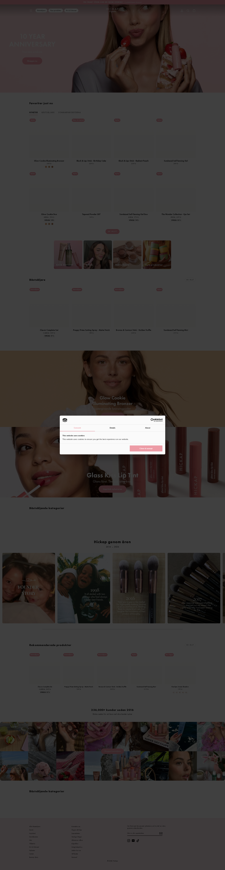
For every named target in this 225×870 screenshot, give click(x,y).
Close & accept (146, 448)
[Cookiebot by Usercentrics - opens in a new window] (152, 420)
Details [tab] (112, 428)
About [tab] (147, 428)
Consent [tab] (77, 428)
